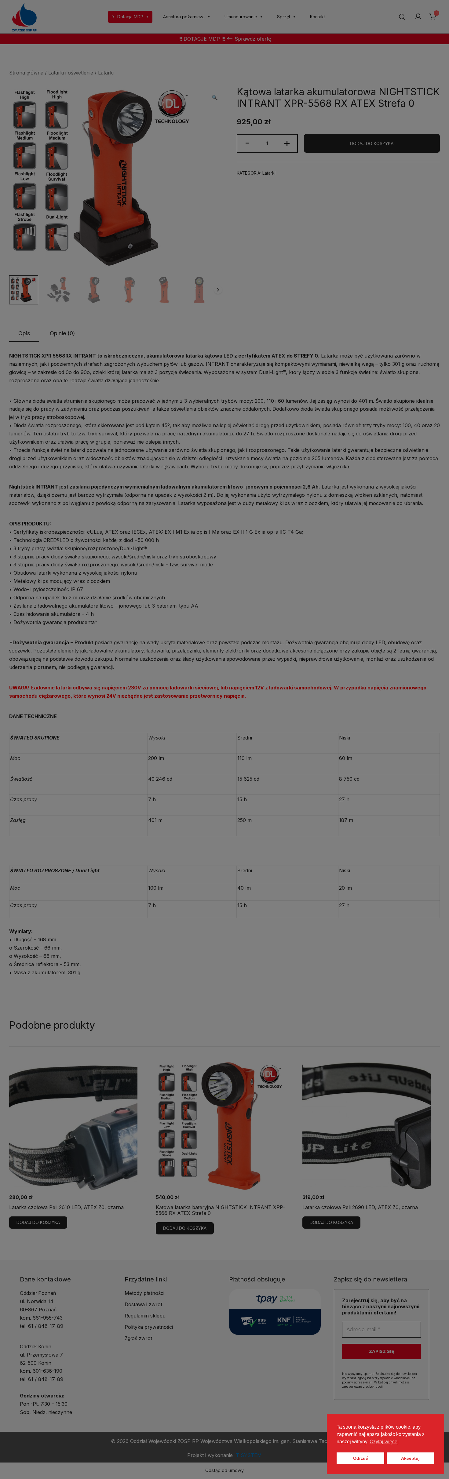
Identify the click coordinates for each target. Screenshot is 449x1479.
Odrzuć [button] (360, 1458)
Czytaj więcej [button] (384, 1441)
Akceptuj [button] (410, 1458)
